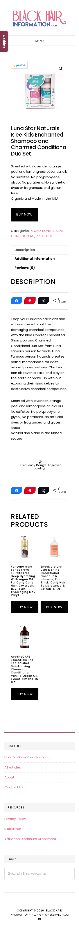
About (9, 777)
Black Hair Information (39, 17)
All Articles (12, 767)
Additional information (34, 258)
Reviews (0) (24, 267)
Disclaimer (12, 828)
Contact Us (13, 787)
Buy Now (24, 214)
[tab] (39, 249)
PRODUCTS (44, 236)
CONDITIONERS (42, 230)
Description (24, 250)
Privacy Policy (15, 818)
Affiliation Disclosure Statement (30, 838)
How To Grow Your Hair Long (27, 757)
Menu (39, 41)
